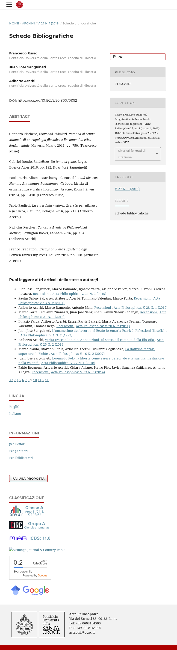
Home (14, 23)
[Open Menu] (9, 4)
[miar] (30, 541)
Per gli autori (18, 451)
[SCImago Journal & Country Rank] (37, 550)
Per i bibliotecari (21, 458)
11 (39, 380)
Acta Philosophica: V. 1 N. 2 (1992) (46, 335)
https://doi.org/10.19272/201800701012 (47, 100)
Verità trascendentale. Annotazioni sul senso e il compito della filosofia (100, 340)
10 (35, 380)
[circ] (30, 528)
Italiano (15, 413)
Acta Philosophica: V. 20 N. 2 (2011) (103, 326)
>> (47, 380)
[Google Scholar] (29, 594)
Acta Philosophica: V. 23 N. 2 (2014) (78, 372)
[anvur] (27, 515)
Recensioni (41, 293)
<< (11, 380)
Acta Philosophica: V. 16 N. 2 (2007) (78, 353)
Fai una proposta (28, 478)
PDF (120, 57)
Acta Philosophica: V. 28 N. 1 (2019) (141, 307)
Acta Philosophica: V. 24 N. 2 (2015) (79, 293)
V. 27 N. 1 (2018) (48, 23)
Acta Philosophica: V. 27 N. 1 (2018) (68, 363)
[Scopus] (30, 578)
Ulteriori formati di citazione (132, 154)
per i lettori (17, 444)
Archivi (28, 23)
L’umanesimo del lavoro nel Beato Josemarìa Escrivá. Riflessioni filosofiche (109, 330)
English (15, 406)
